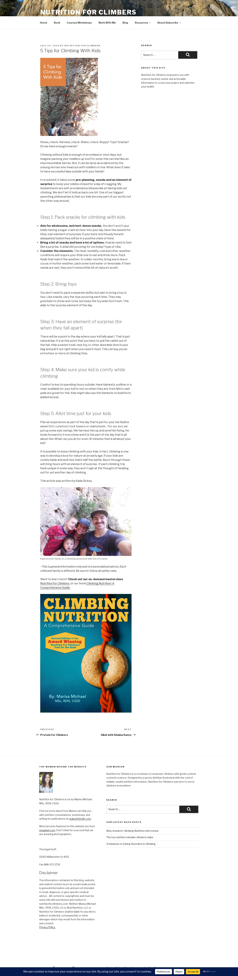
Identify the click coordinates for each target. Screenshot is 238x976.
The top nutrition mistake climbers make (129, 837)
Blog (125, 22)
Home (43, 22)
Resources (141, 22)
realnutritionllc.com (80, 818)
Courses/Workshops (79, 22)
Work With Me (107, 22)
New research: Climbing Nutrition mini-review (132, 830)
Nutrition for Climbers (88, 12)
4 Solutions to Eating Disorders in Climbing (130, 843)
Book (57, 22)
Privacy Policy (47, 927)
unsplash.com (47, 830)
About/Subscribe (167, 22)
